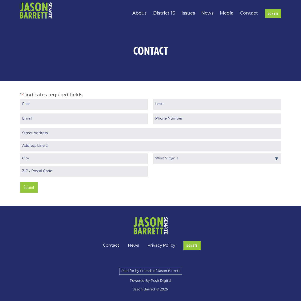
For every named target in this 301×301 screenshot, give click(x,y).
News (207, 13)
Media (227, 13)
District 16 (164, 13)
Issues (188, 13)
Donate (273, 13)
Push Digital (161, 281)
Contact (249, 13)
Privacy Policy (161, 246)
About (139, 13)
